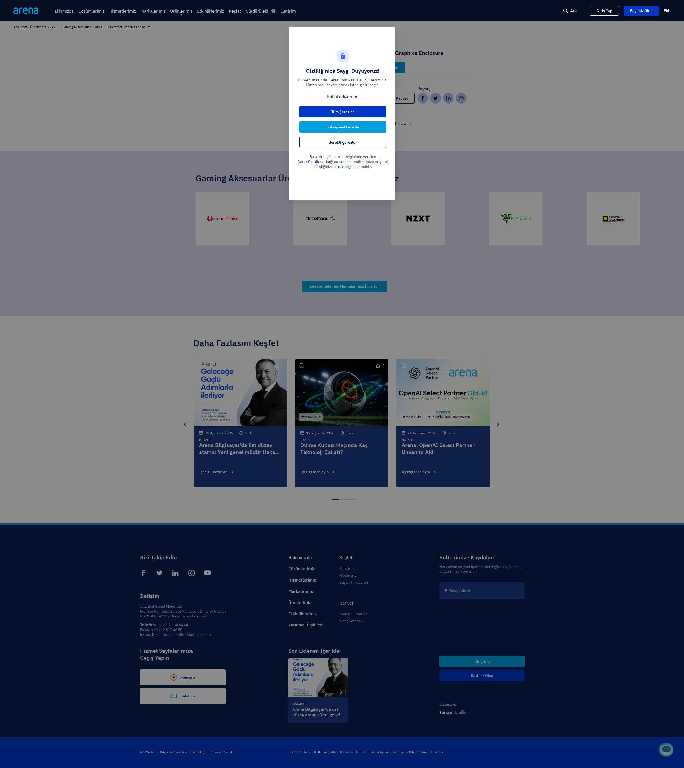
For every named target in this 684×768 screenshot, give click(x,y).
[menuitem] (63, 11)
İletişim (288, 11)
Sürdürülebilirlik (261, 11)
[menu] (287, 11)
